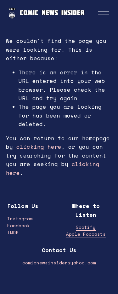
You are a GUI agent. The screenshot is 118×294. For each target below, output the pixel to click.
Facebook (18, 225)
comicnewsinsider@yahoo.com (59, 262)
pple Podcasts (87, 234)
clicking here (38, 147)
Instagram (20, 218)
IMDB (13, 232)
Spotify (86, 227)
